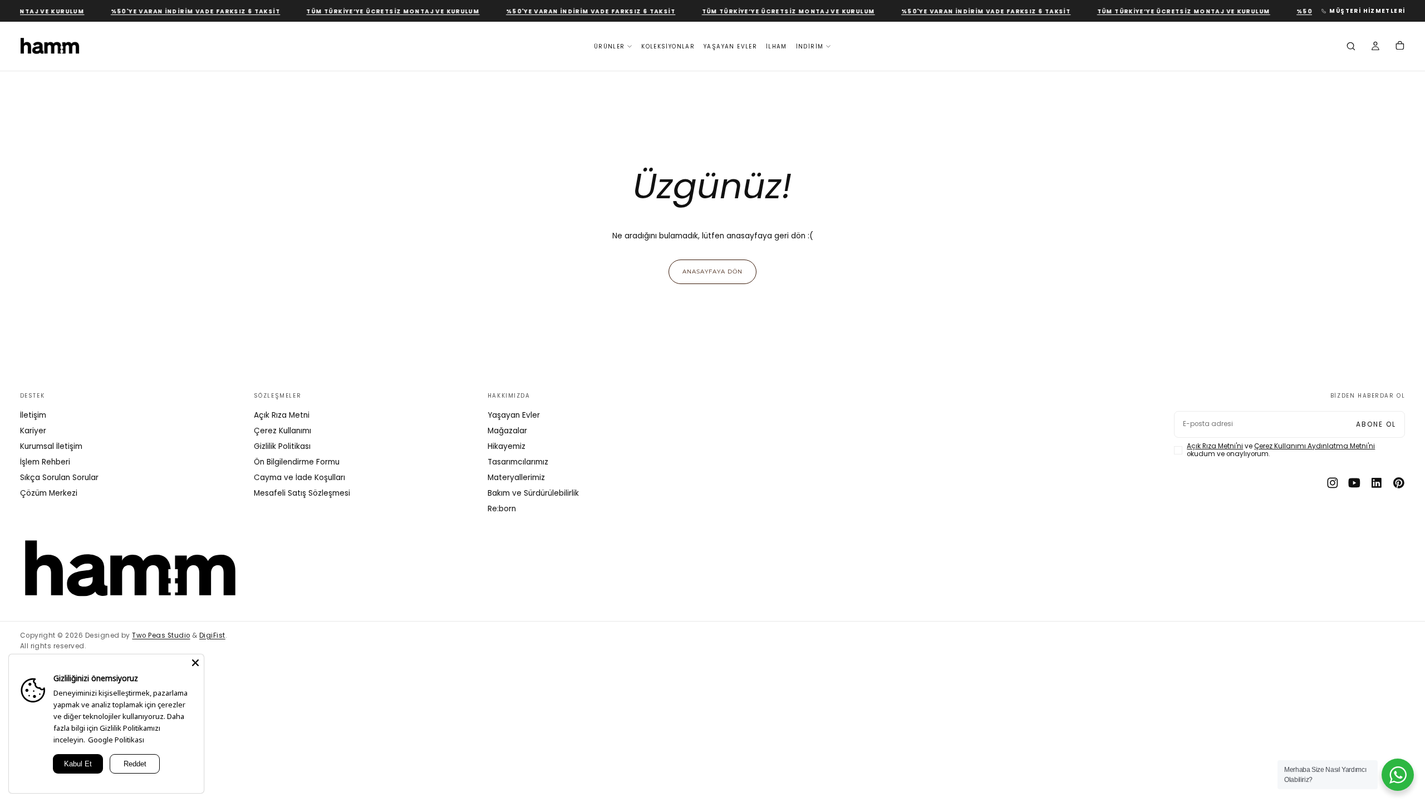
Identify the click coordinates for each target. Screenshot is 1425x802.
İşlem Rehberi (45, 462)
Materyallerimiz (516, 477)
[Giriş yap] (1375, 47)
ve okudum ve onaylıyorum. (1281, 450)
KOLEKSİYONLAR (668, 46)
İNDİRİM (810, 46)
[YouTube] (1354, 483)
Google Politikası (116, 740)
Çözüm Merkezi (48, 493)
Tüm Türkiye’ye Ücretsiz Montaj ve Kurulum (383, 11)
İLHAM (776, 46)
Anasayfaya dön (712, 271)
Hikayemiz (506, 446)
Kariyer (33, 431)
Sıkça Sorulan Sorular (59, 477)
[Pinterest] (1399, 483)
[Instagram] (1332, 483)
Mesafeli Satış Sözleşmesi (302, 493)
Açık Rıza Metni (281, 415)
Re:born (502, 508)
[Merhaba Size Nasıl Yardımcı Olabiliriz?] (1398, 775)
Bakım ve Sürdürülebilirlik (533, 493)
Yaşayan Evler (514, 415)
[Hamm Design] (130, 569)
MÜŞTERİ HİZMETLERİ (1367, 10)
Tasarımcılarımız (518, 462)
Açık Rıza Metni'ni (1215, 446)
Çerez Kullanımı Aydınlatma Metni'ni (1314, 446)
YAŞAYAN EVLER (730, 46)
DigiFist (212, 635)
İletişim (33, 415)
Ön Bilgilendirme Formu (297, 462)
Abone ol (1376, 424)
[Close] (195, 662)
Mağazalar (507, 431)
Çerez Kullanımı (282, 431)
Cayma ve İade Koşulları (299, 477)
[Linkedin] (1376, 483)
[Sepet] (1400, 47)
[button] (1351, 47)
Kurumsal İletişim (51, 446)
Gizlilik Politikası (282, 446)
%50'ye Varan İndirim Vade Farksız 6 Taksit (185, 11)
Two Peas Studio (161, 635)
